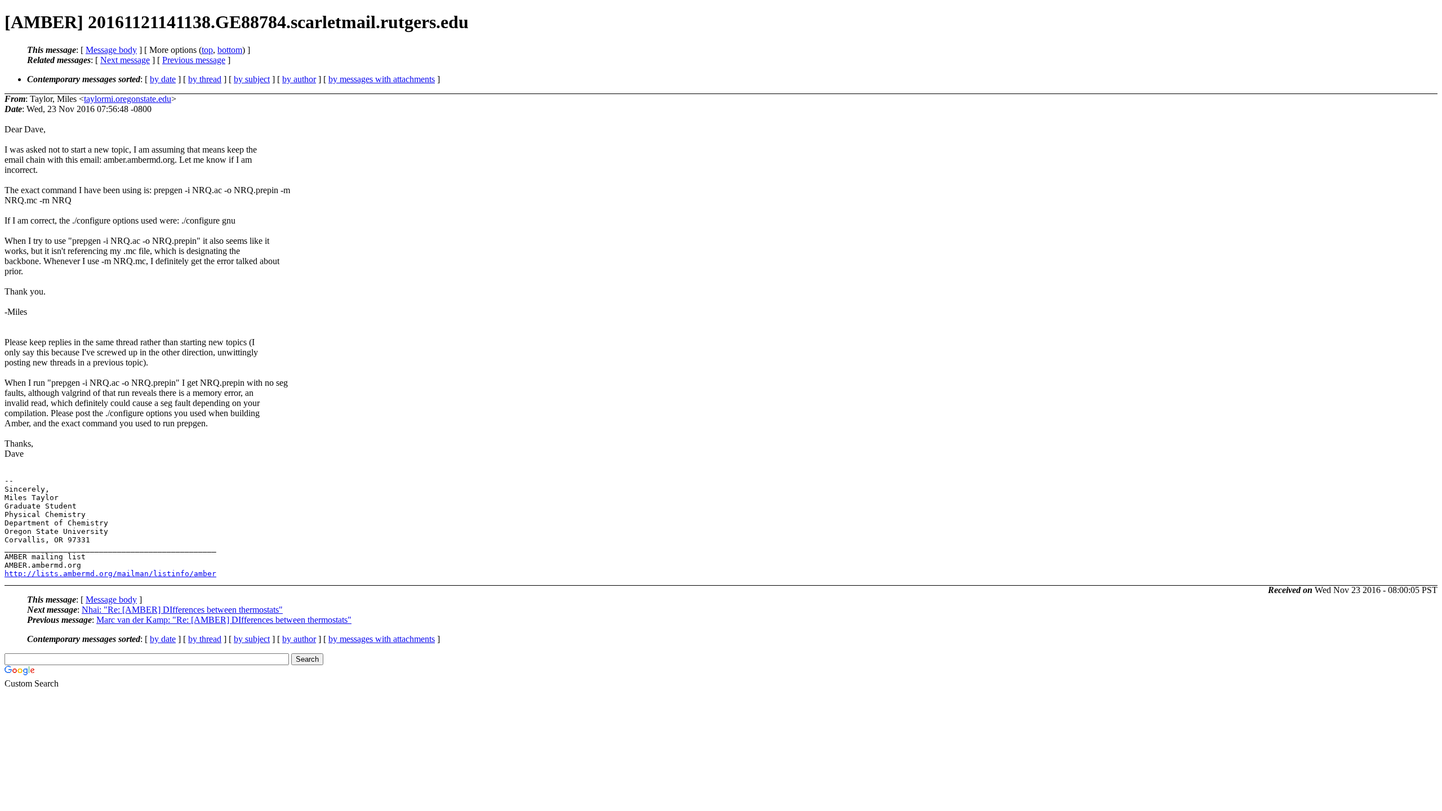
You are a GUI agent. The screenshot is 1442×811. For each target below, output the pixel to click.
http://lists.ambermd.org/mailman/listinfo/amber (110, 573)
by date (163, 79)
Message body (111, 50)
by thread (204, 79)
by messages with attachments (381, 79)
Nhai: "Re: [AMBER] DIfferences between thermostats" (182, 609)
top (207, 50)
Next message (125, 60)
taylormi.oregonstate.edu (127, 99)
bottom (229, 50)
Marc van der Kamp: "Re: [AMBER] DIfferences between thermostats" (223, 620)
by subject (252, 79)
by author (299, 79)
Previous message (193, 60)
